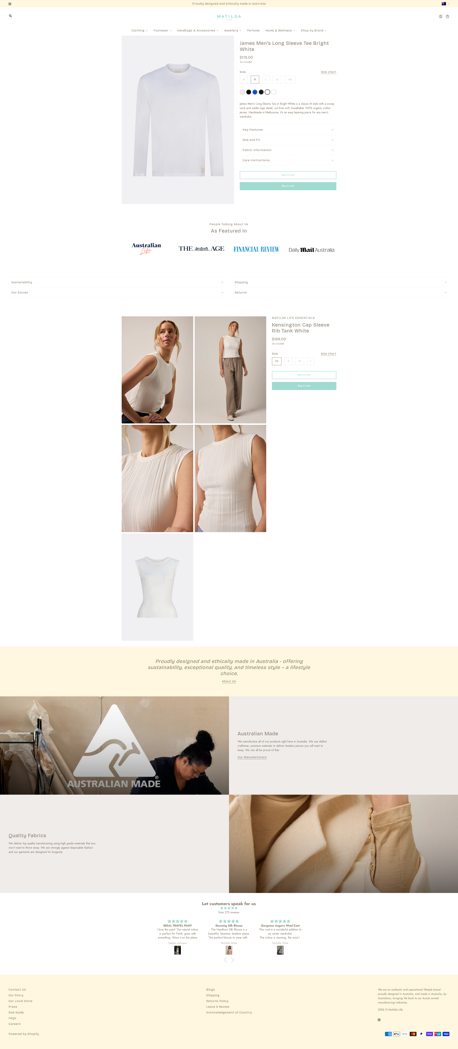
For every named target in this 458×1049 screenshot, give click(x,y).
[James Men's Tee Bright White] (273, 92)
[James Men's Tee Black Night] (248, 92)
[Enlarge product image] (178, 120)
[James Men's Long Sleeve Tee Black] (261, 92)
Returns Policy (217, 1001)
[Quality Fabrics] (343, 844)
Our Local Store (21, 1001)
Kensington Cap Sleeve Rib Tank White (301, 328)
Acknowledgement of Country (229, 1012)
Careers (15, 1024)
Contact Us (17, 989)
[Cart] (447, 16)
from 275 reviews (228, 912)
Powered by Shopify (24, 1034)
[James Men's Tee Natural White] (242, 92)
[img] (229, 908)
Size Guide (16, 1012)
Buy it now (288, 185)
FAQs (12, 1018)
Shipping (213, 995)
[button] (226, 959)
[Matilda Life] (229, 16)
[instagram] (10, 3)
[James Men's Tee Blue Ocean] (255, 92)
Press (13, 1006)
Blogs (210, 989)
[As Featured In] (146, 249)
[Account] (441, 16)
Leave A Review (218, 1006)
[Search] (11, 16)
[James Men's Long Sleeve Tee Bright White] (267, 92)
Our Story (16, 995)
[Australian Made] (114, 745)
